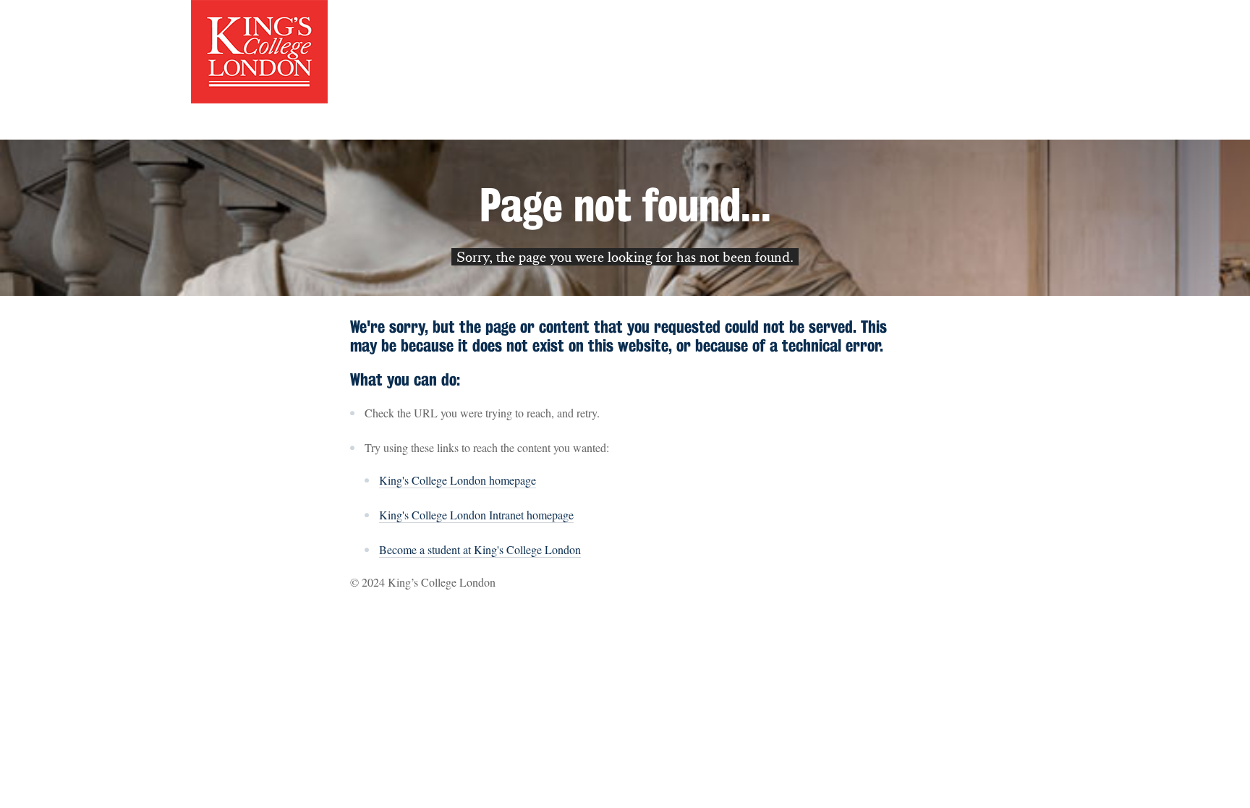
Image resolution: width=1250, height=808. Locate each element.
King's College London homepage (457, 480)
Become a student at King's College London (480, 549)
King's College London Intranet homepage (476, 514)
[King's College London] (259, 50)
